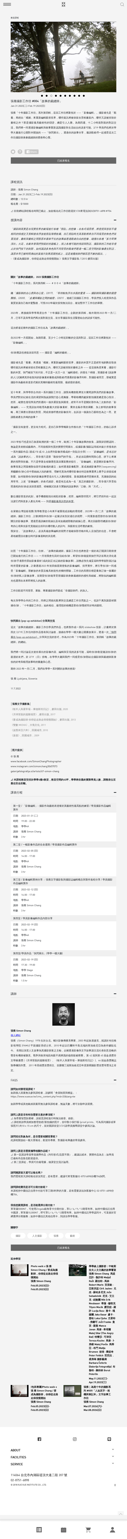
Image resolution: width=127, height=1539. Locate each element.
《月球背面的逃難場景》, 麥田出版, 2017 (33, 714)
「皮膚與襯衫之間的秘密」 (42, 298)
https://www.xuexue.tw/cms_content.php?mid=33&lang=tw (43, 1096)
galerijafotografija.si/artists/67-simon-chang (35, 771)
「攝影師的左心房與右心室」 (29, 293)
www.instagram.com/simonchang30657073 (34, 766)
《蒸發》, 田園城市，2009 (25, 735)
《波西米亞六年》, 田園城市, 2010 (29, 730)
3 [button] (51, 96)
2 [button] (47, 96)
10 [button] (84, 96)
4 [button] (56, 96)
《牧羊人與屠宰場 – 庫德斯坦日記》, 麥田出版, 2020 (39, 709)
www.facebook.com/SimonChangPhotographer (36, 761)
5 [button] (60, 96)
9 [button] (79, 96)
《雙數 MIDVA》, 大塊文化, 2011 (28, 724)
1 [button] (42, 96)
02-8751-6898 (20, 1480)
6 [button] (65, 96)
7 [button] (70, 96)
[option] (63, 57)
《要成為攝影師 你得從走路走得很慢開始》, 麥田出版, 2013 (43, 719)
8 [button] (74, 96)
